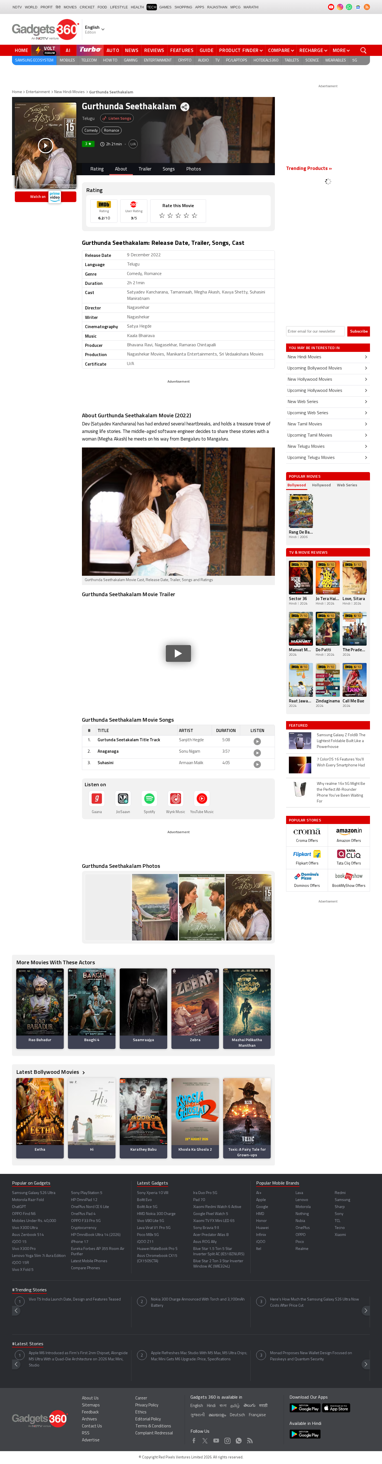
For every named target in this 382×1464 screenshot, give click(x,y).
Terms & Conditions (153, 1426)
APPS (199, 7)
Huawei (262, 1228)
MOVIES (70, 7)
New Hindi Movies (69, 92)
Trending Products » (309, 168)
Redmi (340, 1193)
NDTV (17, 7)
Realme (302, 1249)
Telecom (89, 60)
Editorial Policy (148, 1419)
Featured (299, 725)
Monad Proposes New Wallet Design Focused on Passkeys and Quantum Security (311, 1356)
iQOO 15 (19, 1242)
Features (182, 50)
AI (68, 50)
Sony (339, 1214)
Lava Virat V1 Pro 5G (154, 1228)
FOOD (102, 7)
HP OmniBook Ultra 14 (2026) (96, 1235)
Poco (300, 1242)
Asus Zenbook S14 (28, 1235)
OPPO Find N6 (24, 1214)
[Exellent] (179, 216)
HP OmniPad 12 (84, 1200)
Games (165, 7)
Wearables (335, 60)
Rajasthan (217, 7)
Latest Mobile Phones (89, 1261)
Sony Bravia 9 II (206, 1228)
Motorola (303, 1207)
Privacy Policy (146, 1405)
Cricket (87, 7)
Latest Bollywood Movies (48, 1071)
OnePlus (303, 1228)
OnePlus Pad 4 (83, 1214)
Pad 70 (199, 1200)
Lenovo (302, 1200)
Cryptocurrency (83, 1228)
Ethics (141, 1412)
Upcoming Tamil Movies (309, 435)
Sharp (340, 1207)
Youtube (216, 1439)
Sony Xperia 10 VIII (152, 1193)
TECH (151, 7)
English (196, 1406)
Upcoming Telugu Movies (311, 458)
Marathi (251, 7)
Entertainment (158, 60)
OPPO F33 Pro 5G (86, 1221)
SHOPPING (183, 7)
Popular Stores (305, 820)
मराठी (263, 1406)
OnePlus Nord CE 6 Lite (90, 1207)
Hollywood (321, 485)
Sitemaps (91, 1405)
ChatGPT (19, 1207)
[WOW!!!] (195, 216)
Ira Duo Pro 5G (205, 1193)
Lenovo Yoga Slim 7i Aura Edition (39, 1256)
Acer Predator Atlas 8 (210, 1235)
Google (262, 1207)
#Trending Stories (29, 1290)
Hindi (211, 1406)
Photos (193, 169)
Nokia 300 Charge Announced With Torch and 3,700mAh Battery (198, 1302)
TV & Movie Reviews (308, 552)
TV (217, 60)
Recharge (311, 50)
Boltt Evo (144, 1200)
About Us (90, 1398)
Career (141, 1398)
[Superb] (187, 216)
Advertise (91, 1440)
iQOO (260, 1242)
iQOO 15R (20, 1263)
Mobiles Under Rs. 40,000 (34, 1221)
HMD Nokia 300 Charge (156, 1214)
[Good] (171, 216)
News (131, 50)
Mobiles (67, 60)
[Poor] (163, 216)
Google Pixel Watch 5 (210, 1214)
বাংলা (223, 1406)
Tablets (292, 60)
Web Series (347, 485)
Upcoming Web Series (307, 413)
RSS (85, 1433)
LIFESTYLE (119, 7)
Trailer (144, 169)
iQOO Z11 (145, 1242)
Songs (169, 169)
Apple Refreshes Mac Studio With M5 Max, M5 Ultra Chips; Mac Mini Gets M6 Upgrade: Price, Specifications (199, 1356)
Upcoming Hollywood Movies (314, 390)
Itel (258, 1249)
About (121, 169)
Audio (203, 60)
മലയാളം (217, 1415)
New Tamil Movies (304, 424)
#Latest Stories (27, 1344)
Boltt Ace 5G (147, 1207)
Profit (47, 7)
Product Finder (239, 50)
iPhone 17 (79, 1242)
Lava (299, 1193)
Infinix (261, 1235)
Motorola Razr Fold (28, 1200)
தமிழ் (235, 1406)
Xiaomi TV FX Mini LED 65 (214, 1221)
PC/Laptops (236, 60)
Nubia (300, 1221)
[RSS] (367, 7)
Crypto (185, 60)
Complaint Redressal (154, 1433)
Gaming (131, 60)
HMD (260, 1214)
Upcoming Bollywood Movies (314, 368)
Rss (249, 1439)
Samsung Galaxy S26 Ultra (33, 1193)
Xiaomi (340, 1235)
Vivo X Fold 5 (23, 1270)
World (31, 7)
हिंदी (58, 7)
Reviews (154, 50)
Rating (97, 169)
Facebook (193, 1439)
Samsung (342, 1200)
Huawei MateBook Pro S (157, 1249)
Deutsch (237, 1415)
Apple (261, 1200)
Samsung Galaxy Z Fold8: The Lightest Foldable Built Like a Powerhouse (341, 741)
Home (21, 50)
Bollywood (296, 485)
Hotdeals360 (266, 60)
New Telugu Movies (306, 446)
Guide (207, 50)
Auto (113, 50)
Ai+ (258, 1193)
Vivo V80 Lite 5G (150, 1221)
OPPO (301, 1235)
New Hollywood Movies (309, 379)
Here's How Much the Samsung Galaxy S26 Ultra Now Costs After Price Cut (314, 1302)
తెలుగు (249, 1406)
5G (354, 60)
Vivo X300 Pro (24, 1249)
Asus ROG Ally (205, 1242)
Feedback (90, 1412)
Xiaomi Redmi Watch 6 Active (217, 1207)
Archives (89, 1419)
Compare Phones (85, 1268)
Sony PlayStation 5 (86, 1193)
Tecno (340, 1228)
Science (312, 60)
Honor (261, 1221)
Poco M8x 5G (148, 1235)
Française (257, 1415)
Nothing (302, 1214)
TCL (337, 1221)
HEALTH (137, 7)
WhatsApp (238, 1439)
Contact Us (92, 1426)
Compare (279, 50)
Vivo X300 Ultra (25, 1228)
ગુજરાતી (197, 1415)
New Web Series (302, 402)
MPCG (235, 7)
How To (110, 60)
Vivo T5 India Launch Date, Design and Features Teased (75, 1299)
